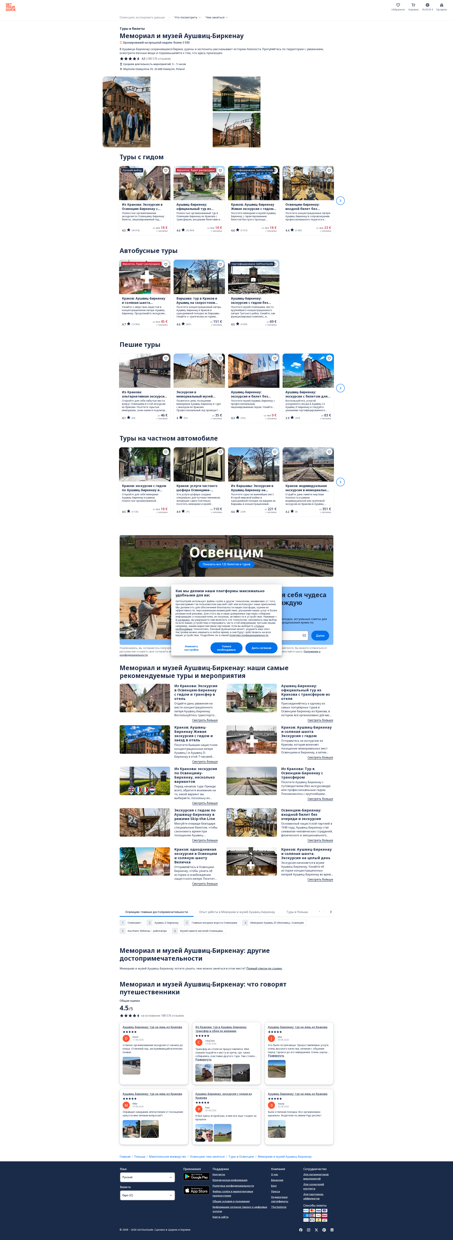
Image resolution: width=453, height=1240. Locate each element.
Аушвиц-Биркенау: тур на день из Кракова (152, 1027)
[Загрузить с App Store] (196, 1191)
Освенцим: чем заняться (207, 1157)
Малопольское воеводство (167, 1157)
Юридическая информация (230, 1180)
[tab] (157, 912)
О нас (274, 1174)
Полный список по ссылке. (264, 968)
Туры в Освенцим (241, 1157)
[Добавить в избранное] (166, 170)
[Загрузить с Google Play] (196, 1177)
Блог (274, 1185)
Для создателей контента (313, 1186)
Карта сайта (220, 1217)
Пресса (275, 1191)
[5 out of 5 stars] (154, 1031)
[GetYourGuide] (11, 7)
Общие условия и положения (231, 1201)
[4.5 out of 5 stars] (130, 1015)
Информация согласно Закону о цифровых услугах (240, 1209)
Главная (125, 1157)
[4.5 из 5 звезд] (130, 58)
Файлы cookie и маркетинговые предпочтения (233, 1193)
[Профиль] (442, 5)
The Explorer (279, 1207)
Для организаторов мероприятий (316, 1176)
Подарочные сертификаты (279, 1199)
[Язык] (427, 5)
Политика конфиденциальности (233, 1185)
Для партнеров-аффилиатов (313, 1196)
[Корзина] (413, 5)
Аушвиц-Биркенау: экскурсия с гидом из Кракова (223, 1096)
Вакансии (277, 1180)
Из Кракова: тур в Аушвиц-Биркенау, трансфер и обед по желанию (221, 1029)
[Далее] (340, 200)
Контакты (219, 1174)
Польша (139, 1157)
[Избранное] (398, 5)
